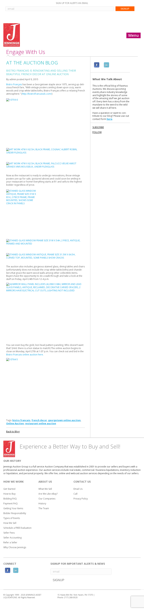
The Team (43, 508)
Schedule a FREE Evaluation (17, 527)
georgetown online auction (64, 420)
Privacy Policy (81, 498)
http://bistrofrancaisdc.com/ (37, 93)
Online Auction (15, 423)
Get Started (9, 488)
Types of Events (11, 518)
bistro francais (21, 420)
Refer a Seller (10, 542)
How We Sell (9, 523)
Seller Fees (9, 532)
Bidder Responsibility (14, 513)
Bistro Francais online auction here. (25, 354)
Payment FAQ (10, 503)
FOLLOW (97, 132)
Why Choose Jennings (14, 547)
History (42, 503)
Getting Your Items (13, 508)
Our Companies (46, 498)
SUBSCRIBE (98, 127)
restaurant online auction (40, 423)
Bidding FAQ (10, 498)
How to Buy (9, 493)
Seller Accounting (12, 537)
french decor (39, 420)
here (109, 119)
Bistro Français (14, 84)
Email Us (78, 488)
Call (75, 493)
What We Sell (45, 488)
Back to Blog (13, 431)
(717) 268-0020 (71, 597)
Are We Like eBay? (48, 493)
